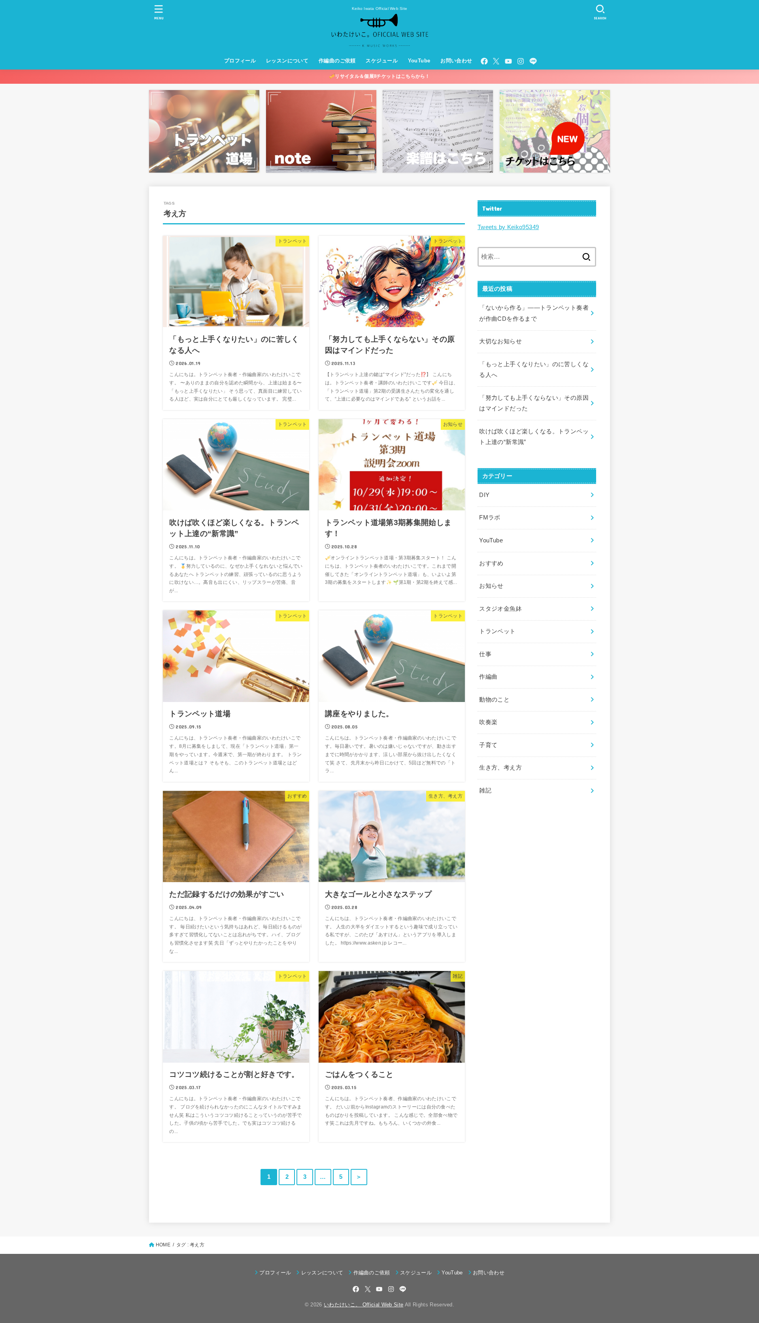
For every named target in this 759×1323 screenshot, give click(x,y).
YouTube (419, 61)
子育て (488, 745)
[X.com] (496, 61)
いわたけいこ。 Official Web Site (363, 1305)
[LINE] (533, 61)
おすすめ (491, 563)
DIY (484, 495)
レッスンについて (287, 61)
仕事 (485, 654)
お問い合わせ (456, 61)
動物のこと (494, 699)
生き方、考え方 (500, 767)
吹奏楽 (488, 722)
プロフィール (240, 61)
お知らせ (491, 586)
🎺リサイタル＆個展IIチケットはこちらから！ (379, 76)
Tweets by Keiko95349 (508, 227)
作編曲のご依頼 (337, 61)
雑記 (485, 790)
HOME (163, 1244)
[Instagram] (520, 61)
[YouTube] (508, 61)
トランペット (497, 631)
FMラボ (489, 517)
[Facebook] (484, 61)
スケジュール (381, 61)
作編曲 (488, 677)
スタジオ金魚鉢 (500, 609)
